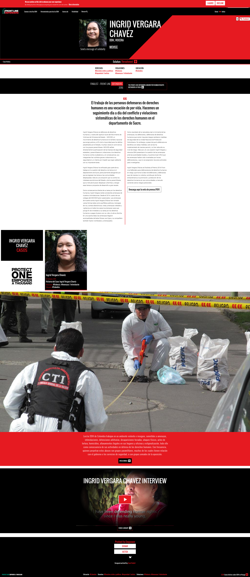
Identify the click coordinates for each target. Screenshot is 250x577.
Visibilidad (75, 11)
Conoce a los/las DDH (30, 11)
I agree (210, 3)
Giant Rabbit (131, 563)
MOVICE (113, 47)
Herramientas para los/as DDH (50, 11)
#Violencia (118, 71)
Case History (6, 62)
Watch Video (125, 499)
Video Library (123, 528)
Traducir (246, 18)
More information (74, 4)
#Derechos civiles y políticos (104, 71)
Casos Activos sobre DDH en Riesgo (233, 574)
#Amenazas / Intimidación (123, 73)
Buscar (84, 11)
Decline (220, 3)
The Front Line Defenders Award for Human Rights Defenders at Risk (146, 86)
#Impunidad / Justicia (102, 73)
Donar (216, 12)
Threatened (127, 62)
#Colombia (139, 71)
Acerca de (65, 11)
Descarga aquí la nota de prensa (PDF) (144, 189)
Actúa (223, 12)
